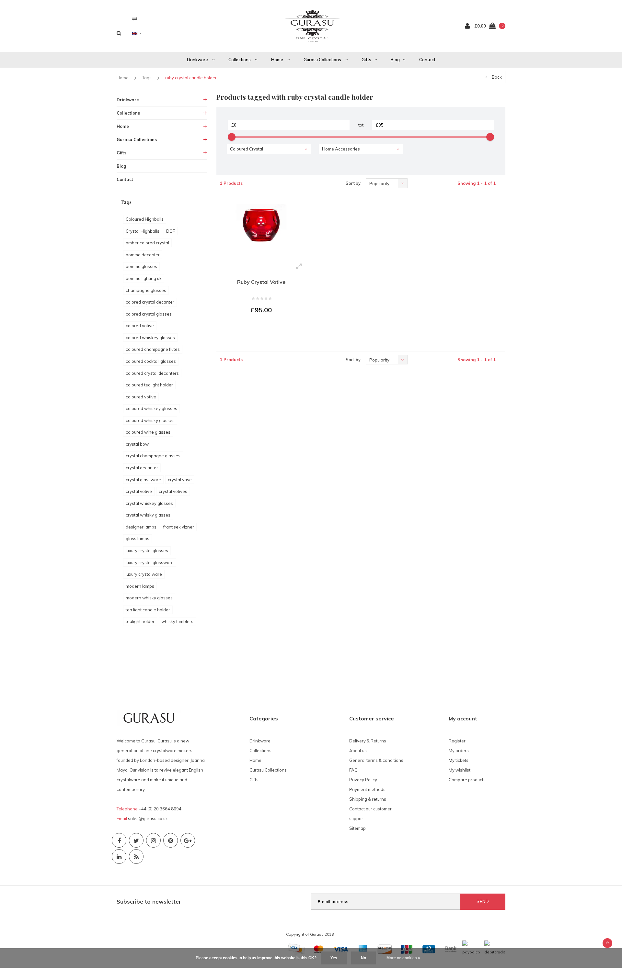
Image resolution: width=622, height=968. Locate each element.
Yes (333, 958)
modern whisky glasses (149, 597)
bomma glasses (141, 266)
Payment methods (367, 789)
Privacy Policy (363, 779)
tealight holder (140, 621)
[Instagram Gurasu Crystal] (153, 840)
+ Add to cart (257, 327)
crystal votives (173, 491)
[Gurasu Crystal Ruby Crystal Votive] (261, 227)
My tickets (458, 760)
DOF (170, 231)
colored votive (140, 325)
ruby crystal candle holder (191, 77)
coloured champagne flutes (153, 349)
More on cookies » (403, 958)
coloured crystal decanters (152, 373)
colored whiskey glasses (150, 337)
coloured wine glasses (148, 432)
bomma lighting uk (144, 278)
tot (360, 125)
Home (277, 59)
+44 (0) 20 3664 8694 (160, 808)
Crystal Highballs (142, 231)
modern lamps (140, 586)
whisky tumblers (177, 621)
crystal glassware (143, 479)
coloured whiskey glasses (151, 408)
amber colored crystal (147, 242)
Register (457, 740)
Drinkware (198, 59)
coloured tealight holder (149, 384)
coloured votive (141, 396)
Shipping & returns (367, 799)
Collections (240, 59)
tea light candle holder (148, 609)
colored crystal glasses (149, 314)
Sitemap (357, 828)
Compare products (467, 779)
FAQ (353, 770)
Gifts (366, 59)
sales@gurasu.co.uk (148, 818)
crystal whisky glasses (148, 514)
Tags (147, 77)
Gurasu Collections (323, 59)
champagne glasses (146, 290)
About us (358, 750)
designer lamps (141, 526)
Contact (427, 59)
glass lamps (137, 538)
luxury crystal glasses (147, 550)
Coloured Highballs (145, 219)
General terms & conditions (376, 760)
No (363, 958)
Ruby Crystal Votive (261, 282)
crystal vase (180, 479)
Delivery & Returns (367, 740)
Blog (395, 59)
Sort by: (354, 183)
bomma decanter (143, 254)
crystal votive (139, 491)
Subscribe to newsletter (149, 901)
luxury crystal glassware (150, 562)
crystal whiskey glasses (149, 503)
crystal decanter (142, 467)
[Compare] (134, 19)
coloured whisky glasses (150, 420)
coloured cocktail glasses (151, 361)
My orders (459, 750)
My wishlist (459, 770)
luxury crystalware (144, 574)
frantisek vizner (178, 526)
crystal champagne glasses (153, 455)
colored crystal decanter (150, 302)
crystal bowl (138, 444)
